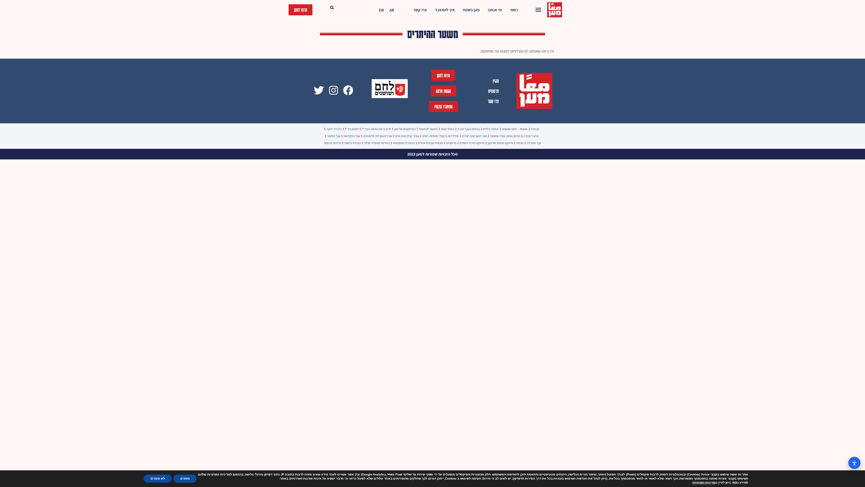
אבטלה (535, 129)
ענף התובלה (534, 143)
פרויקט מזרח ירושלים (472, 143)
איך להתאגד (445, 9)
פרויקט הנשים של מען (500, 143)
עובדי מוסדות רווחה (433, 136)
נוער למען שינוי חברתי (474, 136)
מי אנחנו (495, 9)
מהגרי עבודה (531, 136)
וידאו (388, 129)
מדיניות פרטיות (332, 143)
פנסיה (520, 143)
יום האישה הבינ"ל (372, 129)
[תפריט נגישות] (854, 463)
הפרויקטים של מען (405, 129)
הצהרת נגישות (352, 143)
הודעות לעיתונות (428, 129)
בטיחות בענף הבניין (469, 129)
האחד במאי (447, 129)
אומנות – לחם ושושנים (515, 129)
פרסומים (493, 91)
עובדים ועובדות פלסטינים (377, 136)
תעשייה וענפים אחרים (430, 143)
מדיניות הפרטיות (703, 482)
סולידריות (453, 136)
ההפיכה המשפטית (404, 143)
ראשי (514, 9)
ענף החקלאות (352, 136)
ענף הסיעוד (333, 136)
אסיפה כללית (491, 129)
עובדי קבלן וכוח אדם (407, 136)
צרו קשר (420, 9)
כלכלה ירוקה (334, 129)
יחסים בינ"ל (352, 129)
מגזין (496, 81)
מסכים (185, 478)
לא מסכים (157, 478)
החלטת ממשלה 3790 (377, 143)
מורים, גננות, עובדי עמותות (505, 136)
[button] (332, 7)
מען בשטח (471, 9)
